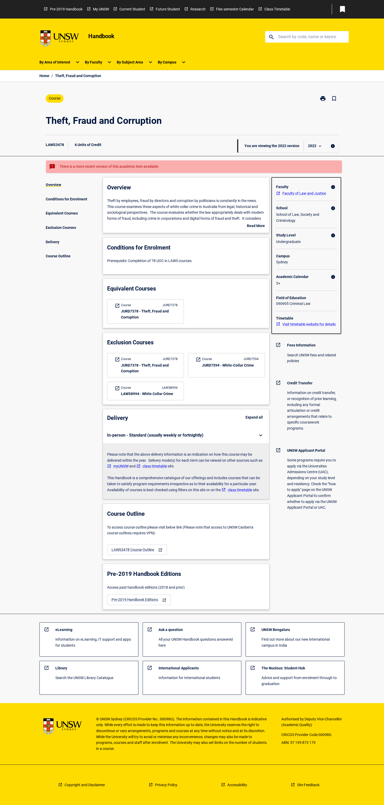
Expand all (254, 417)
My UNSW (101, 9)
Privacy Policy (166, 785)
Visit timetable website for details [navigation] (309, 324)
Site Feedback (308, 785)
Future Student (168, 9)
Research (198, 9)
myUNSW (121, 466)
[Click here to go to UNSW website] (59, 39)
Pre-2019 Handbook (66, 9)
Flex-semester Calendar (235, 9)
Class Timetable (277, 9)
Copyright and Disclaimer (85, 785)
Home (44, 76)
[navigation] (137, 550)
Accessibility (237, 785)
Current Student (132, 9)
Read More (256, 226)
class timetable (155, 466)
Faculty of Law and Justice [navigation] (304, 193)
